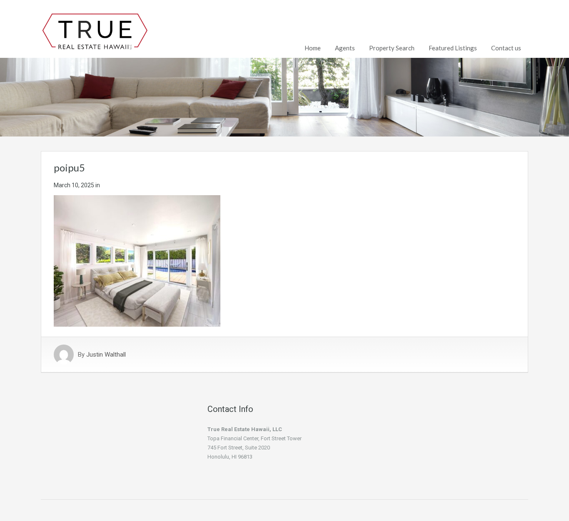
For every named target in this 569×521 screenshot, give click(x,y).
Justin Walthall (106, 354)
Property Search (391, 48)
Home (312, 48)
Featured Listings (453, 48)
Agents (345, 48)
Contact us (506, 48)
